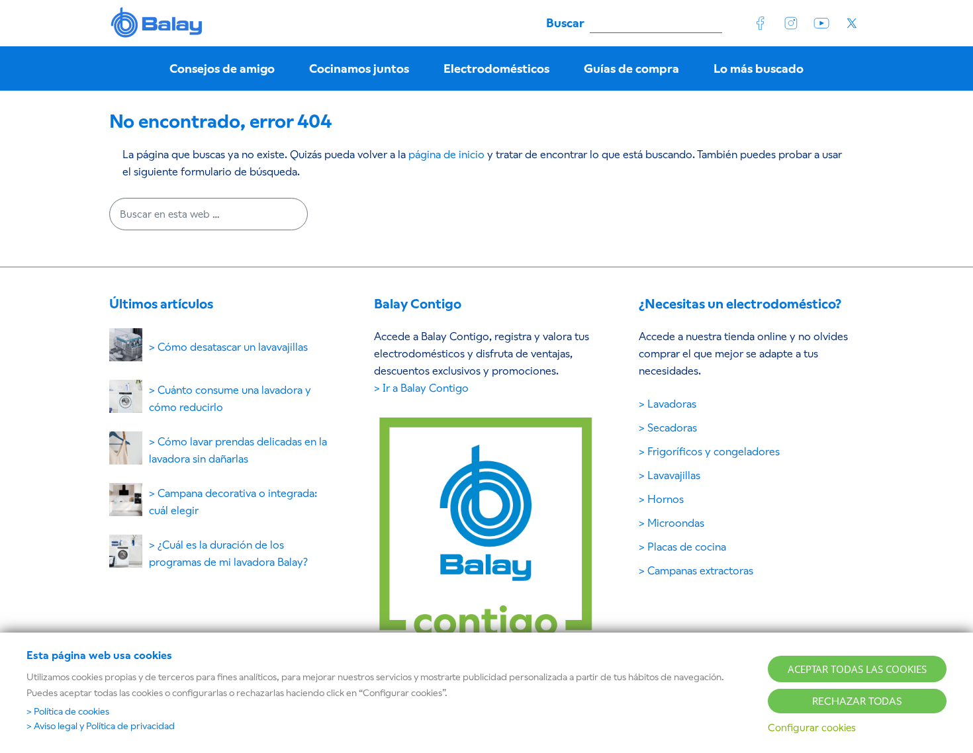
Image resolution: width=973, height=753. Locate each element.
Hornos (665, 499)
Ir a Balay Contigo (426, 388)
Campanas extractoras (700, 570)
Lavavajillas (673, 475)
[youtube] (821, 23)
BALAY (157, 23)
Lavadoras (671, 404)
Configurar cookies (812, 727)
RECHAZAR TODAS (857, 701)
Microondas (675, 523)
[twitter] (852, 23)
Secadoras (672, 427)
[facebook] (760, 23)
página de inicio (446, 154)
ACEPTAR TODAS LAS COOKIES (857, 669)
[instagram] (791, 23)
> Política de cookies (67, 711)
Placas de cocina (686, 547)
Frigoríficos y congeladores (713, 451)
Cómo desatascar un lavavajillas (233, 347)
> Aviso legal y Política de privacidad (100, 726)
